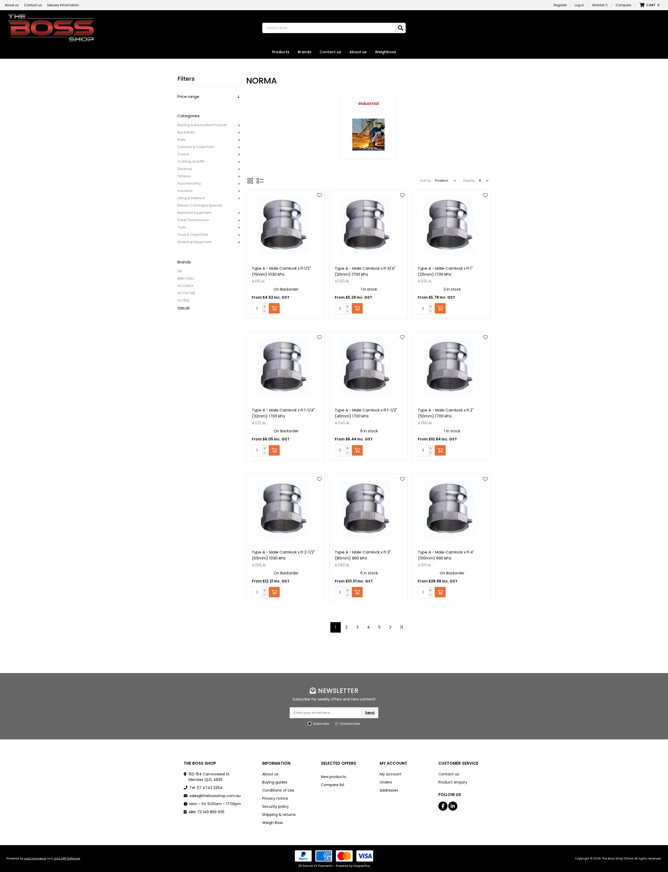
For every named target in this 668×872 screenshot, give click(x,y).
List (260, 181)
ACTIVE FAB (186, 293)
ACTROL (183, 300)
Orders (386, 782)
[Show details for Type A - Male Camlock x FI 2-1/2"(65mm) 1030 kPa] (285, 509)
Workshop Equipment (194, 242)
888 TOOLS (185, 278)
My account (391, 774)
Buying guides (274, 782)
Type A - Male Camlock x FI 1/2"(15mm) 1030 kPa (281, 271)
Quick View (319, 203)
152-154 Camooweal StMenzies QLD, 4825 (209, 776)
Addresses (389, 790)
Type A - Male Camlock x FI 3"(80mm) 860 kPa (363, 555)
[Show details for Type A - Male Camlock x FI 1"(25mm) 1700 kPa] (451, 225)
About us (12, 5)
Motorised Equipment (194, 212)
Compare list (332, 784)
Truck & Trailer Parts (192, 234)
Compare (623, 5)
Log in (579, 5)
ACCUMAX (185, 286)
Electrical (184, 169)
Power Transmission (193, 220)
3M (179, 271)
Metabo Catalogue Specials (199, 205)
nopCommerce (35, 858)
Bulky (181, 139)
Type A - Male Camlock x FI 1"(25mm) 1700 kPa (445, 271)
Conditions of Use (278, 790)
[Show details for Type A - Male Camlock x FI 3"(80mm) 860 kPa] (368, 509)
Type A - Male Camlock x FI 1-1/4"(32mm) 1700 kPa (283, 413)
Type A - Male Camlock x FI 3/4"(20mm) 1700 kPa (365, 271)
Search (400, 28)
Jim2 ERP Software (66, 858)
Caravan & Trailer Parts (195, 147)
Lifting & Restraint (191, 198)
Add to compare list (319, 210)
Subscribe (321, 723)
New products (333, 776)
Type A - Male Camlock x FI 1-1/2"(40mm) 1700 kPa (366, 413)
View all (183, 307)
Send (369, 712)
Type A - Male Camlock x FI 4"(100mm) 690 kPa (446, 555)
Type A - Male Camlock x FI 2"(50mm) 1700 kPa (446, 413)
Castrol (183, 154)
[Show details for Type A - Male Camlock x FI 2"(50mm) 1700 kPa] (451, 367)
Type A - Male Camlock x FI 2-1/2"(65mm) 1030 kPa (283, 555)
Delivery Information (63, 5)
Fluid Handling (189, 183)
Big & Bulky (186, 132)
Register (560, 5)
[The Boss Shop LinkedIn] (452, 806)
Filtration (184, 176)
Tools (181, 227)
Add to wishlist (319, 195)
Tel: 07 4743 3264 (205, 787)
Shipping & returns (279, 814)
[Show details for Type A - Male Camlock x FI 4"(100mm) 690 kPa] (451, 509)
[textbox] (330, 28)
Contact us (33, 5)
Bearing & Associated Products (202, 125)
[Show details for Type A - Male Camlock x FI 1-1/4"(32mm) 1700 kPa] (285, 367)
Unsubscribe (350, 723)
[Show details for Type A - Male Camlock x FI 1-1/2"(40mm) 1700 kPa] (368, 367)
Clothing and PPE (190, 161)
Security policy (275, 806)
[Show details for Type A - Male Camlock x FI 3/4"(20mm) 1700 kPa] (368, 225)
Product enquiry (452, 782)
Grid (250, 181)
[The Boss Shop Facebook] (443, 806)
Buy (274, 308)
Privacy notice (275, 798)
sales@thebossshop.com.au (215, 795)
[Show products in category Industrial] (368, 134)
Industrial (185, 190)
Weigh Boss (272, 822)
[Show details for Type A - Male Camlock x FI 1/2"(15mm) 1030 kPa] (285, 225)
